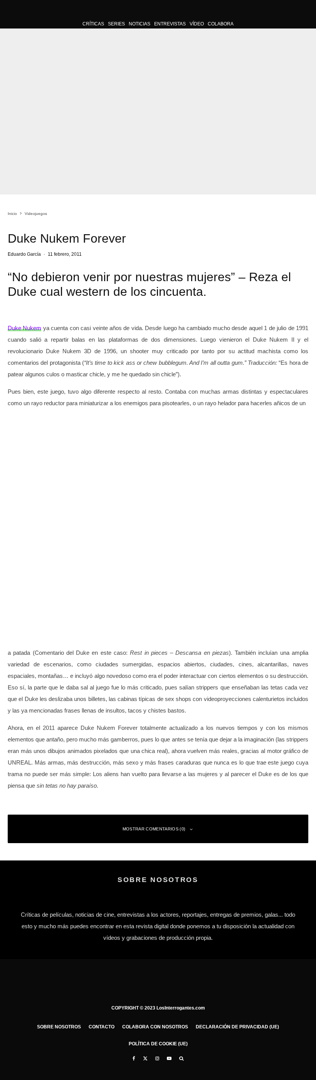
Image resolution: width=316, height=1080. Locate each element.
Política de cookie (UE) (158, 1043)
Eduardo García (24, 254)
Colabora (221, 24)
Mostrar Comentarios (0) (154, 829)
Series (116, 24)
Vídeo (197, 24)
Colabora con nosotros (155, 1027)
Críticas (93, 24)
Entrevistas (170, 24)
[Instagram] (157, 1058)
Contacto (101, 1027)
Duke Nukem (24, 328)
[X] (145, 1058)
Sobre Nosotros (59, 1027)
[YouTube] (169, 1058)
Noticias (139, 24)
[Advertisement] (158, 590)
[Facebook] (134, 1058)
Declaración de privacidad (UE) (237, 1027)
